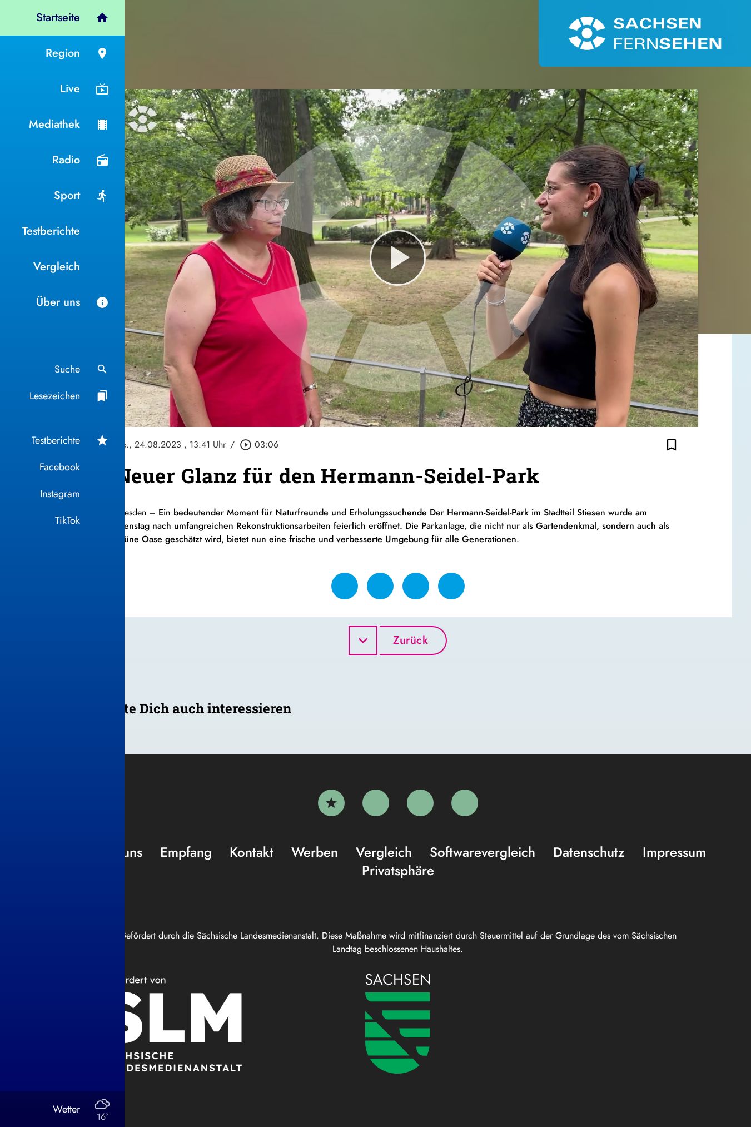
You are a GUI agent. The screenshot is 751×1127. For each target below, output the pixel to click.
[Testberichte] (331, 803)
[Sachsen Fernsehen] (645, 33)
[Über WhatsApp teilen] (415, 586)
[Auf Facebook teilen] (344, 586)
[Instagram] (420, 803)
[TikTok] (464, 803)
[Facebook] (375, 803)
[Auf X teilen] (380, 586)
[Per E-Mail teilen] (451, 586)
